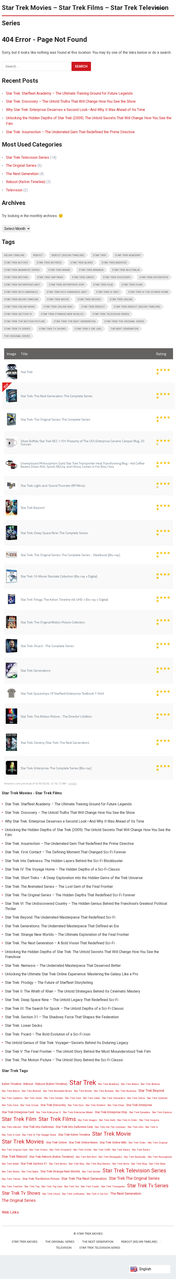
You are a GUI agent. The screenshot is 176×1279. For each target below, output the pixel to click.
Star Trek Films (132, 284)
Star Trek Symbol (91, 1171)
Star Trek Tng (32, 1186)
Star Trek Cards (83, 277)
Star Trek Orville (82, 1149)
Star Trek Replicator (135, 1156)
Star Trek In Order (127, 1120)
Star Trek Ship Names (98, 1163)
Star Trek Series (58, 1163)
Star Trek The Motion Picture (24, 321)
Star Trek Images (87, 1120)
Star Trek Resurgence (160, 1156)
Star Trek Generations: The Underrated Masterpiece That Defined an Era (62, 926)
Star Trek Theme (11, 1178)
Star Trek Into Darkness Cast (67, 292)
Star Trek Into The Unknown (110, 1127)
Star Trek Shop (139, 1163)
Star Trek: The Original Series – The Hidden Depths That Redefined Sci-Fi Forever (70, 895)
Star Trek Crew (10, 1105)
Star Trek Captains (50, 277)
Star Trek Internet (11, 1127)
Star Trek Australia (126, 270)
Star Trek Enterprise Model (78, 1112)
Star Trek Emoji (115, 1105)
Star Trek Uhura (51, 1193)
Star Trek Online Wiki (58, 306)
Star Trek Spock (30, 1171)
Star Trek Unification (73, 1193)
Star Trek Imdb (107, 1120)
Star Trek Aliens (81, 262)
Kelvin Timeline (14, 255)
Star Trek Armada (91, 270)
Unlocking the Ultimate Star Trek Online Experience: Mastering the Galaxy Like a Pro (71, 974)
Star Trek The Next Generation (75, 321)
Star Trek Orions (38, 1149)
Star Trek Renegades (110, 1156)
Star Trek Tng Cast (51, 1186)
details (73, 783)
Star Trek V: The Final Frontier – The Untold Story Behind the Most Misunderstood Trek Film (78, 1051)
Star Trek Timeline (12, 1186)
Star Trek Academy (128, 255)
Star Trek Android (114, 262)
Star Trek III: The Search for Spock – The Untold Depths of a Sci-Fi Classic (64, 1008)
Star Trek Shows (10, 1171)
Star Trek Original (158, 1142)
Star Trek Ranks (141, 1149)
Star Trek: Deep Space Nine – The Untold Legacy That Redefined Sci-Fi (61, 1000)
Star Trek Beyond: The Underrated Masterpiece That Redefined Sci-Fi (60, 917)
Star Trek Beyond (16, 277)
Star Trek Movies (89, 299)
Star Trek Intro (135, 1127)
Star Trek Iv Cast (107, 292)
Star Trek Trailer (90, 1186)
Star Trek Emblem (95, 1105)
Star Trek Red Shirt (86, 1156)
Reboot (38, 255)
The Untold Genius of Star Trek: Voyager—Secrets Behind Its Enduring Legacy (66, 1043)
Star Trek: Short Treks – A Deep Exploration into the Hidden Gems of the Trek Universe (74, 878)
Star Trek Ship (76, 1163)
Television (14, 190)
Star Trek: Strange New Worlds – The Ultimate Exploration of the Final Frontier (67, 934)
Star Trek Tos (71, 1186)
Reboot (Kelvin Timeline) (25, 182)
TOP (6, 386)
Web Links (10, 1212)
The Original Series (21, 165)
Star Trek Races (121, 1149)
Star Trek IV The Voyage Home (148, 292)
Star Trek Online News (19, 306)
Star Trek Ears (76, 1105)
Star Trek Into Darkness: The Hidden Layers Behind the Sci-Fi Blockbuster (64, 861)
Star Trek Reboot (93, 306)
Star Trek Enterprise (153, 277)
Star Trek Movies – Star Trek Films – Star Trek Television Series (85, 15)
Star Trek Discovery (117, 277)
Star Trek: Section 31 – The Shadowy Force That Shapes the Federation (62, 1017)
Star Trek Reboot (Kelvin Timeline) (137, 306)
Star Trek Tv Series (17, 328)
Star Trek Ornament (60, 1149)
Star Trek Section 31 (18, 314)
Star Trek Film (103, 284)
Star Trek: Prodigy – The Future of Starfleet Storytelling (49, 982)
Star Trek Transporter (113, 1186)
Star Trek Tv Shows (52, 328)
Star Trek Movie (58, 299)
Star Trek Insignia (149, 1120)
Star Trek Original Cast (14, 1149)
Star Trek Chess (136, 1098)
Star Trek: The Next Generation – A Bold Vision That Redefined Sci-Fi (60, 943)
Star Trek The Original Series (124, 321)
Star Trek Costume (157, 1098)
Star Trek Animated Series (22, 270)
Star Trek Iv (151, 1127)
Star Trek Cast (73, 1098)
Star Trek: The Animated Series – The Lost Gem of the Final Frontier (59, 886)
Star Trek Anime (59, 270)
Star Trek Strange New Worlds (62, 314)
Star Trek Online (121, 299)
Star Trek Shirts (120, 1163)
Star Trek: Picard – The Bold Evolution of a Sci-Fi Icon (47, 1034)
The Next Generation (22, 174)
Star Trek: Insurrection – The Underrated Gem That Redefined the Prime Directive (70, 132)
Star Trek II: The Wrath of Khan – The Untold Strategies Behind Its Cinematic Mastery (72, 991)
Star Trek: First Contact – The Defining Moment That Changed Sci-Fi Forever (65, 852)
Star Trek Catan (91, 1098)
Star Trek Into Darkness (21, 292)
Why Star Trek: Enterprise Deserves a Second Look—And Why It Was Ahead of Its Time (75, 110)
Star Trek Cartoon (53, 1098)
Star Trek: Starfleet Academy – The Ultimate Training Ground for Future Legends (69, 93)
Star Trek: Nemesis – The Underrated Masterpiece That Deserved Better (63, 965)
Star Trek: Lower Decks (23, 1025)
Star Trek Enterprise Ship (66, 284)
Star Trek (99, 255)
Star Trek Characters (113, 1098)
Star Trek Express (162, 1112)
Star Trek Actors (16, 262)
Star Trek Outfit (102, 1149)
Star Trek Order (137, 1142)
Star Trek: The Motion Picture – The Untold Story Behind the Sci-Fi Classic (64, 1060)
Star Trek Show (157, 1163)
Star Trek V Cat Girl (88, 328)
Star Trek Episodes (139, 1112)
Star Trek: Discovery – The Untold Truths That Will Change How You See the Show (71, 101)
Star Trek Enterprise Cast (22, 284)
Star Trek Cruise (29, 1105)
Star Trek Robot (10, 1163)
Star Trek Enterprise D (48, 1112)
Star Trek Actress (49, 262)
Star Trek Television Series (27, 157)
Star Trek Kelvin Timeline (21, 299)
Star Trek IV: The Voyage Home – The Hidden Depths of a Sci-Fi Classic (62, 869)
